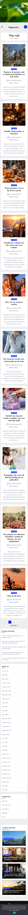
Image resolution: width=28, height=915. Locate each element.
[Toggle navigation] (2, 27)
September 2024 (6, 730)
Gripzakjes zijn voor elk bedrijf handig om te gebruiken (14, 477)
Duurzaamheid (6, 805)
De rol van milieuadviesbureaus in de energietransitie (12, 843)
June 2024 (5, 742)
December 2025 (6, 687)
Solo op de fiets (14, 596)
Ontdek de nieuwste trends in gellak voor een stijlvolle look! (14, 418)
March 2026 (5, 679)
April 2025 (5, 710)
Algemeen (5, 801)
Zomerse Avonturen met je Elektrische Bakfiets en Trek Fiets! (14, 74)
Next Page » (14, 625)
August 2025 (5, 699)
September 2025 (6, 695)
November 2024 (6, 722)
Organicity (14, 27)
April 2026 (5, 675)
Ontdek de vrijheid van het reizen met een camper (14, 245)
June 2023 (5, 790)
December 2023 (6, 766)
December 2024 (6, 718)
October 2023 (6, 774)
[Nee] (26, 909)
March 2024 (5, 754)
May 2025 (4, 706)
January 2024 (6, 762)
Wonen (4, 817)
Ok (14, 912)
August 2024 (5, 734)
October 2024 (6, 726)
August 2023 (5, 782)
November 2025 (6, 691)
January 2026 (6, 683)
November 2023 (6, 770)
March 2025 (5, 714)
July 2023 (5, 786)
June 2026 (5, 671)
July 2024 (5, 738)
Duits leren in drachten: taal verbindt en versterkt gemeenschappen (13, 859)
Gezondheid (5, 809)
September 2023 (6, 778)
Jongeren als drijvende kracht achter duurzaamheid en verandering (13, 892)
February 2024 (6, 758)
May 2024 (5, 746)
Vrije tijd (14, 69)
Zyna (10, 80)
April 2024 (5, 750)
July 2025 (5, 702)
